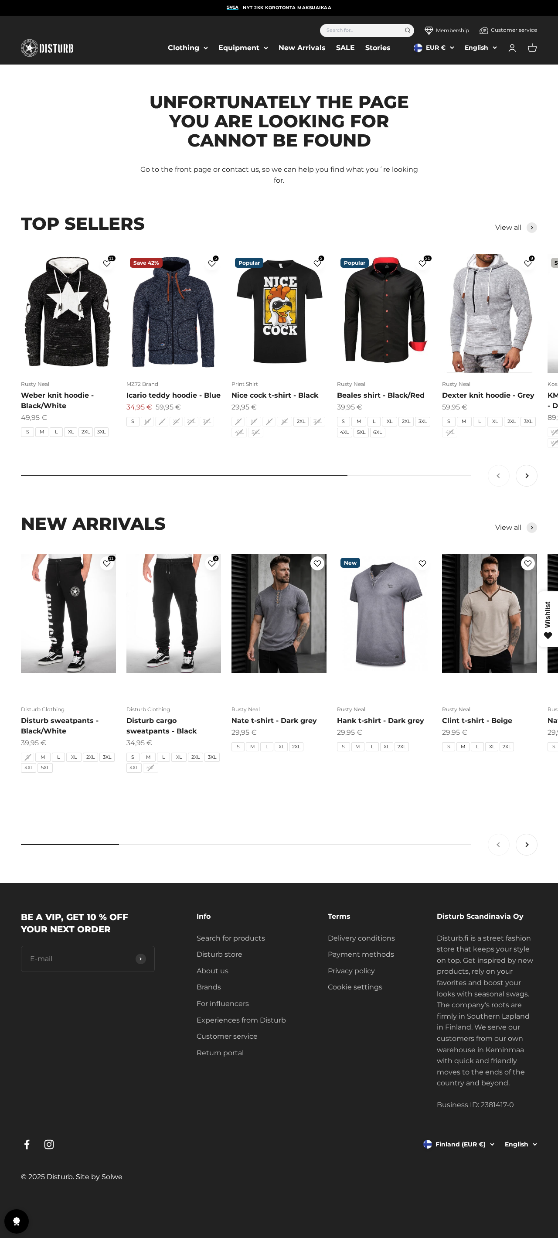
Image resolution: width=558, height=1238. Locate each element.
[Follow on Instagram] (49, 1144)
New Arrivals (302, 48)
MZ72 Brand (142, 384)
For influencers (223, 1003)
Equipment (238, 48)
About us (212, 971)
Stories (378, 48)
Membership (452, 30)
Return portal (220, 1053)
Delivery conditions (361, 938)
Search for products (231, 938)
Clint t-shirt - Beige (477, 720)
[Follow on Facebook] (27, 1144)
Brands (209, 987)
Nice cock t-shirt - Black (274, 395)
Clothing (183, 48)
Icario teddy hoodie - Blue (173, 395)
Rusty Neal (35, 384)
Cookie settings (355, 987)
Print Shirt (244, 384)
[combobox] (359, 30)
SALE (345, 48)
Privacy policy (351, 971)
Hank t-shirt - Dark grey (380, 720)
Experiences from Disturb (241, 1020)
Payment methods (361, 954)
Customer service (514, 30)
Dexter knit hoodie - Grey (488, 395)
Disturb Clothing (43, 709)
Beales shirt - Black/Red (381, 395)
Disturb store (219, 954)
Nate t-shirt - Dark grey (274, 720)
